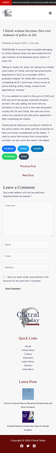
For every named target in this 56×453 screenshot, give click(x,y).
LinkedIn (37, 149)
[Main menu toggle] (50, 13)
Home (28, 346)
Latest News (28, 362)
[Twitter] (28, 445)
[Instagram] (34, 445)
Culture (28, 354)
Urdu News (28, 369)
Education (28, 358)
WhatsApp (9, 156)
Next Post (28, 175)
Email (23, 156)
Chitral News (28, 350)
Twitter (23, 149)
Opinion (28, 365)
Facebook (9, 149)
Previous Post (28, 166)
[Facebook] (21, 445)
